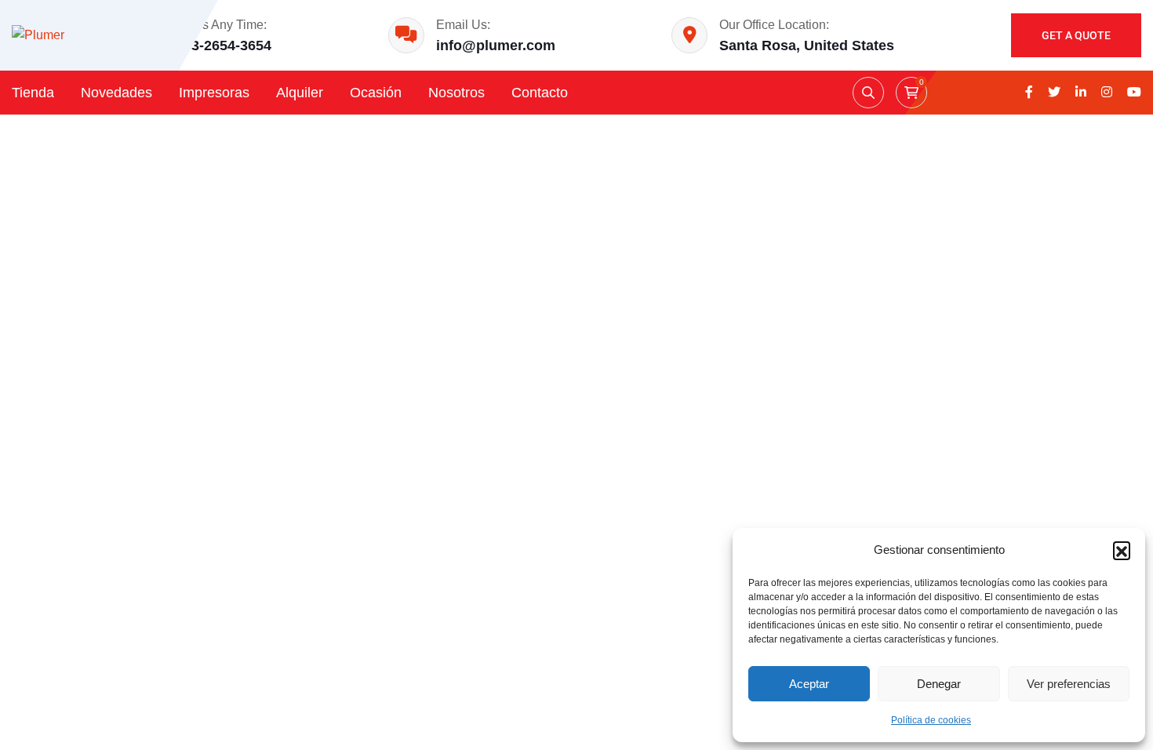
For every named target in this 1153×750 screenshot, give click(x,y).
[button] (1121, 550)
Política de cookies (931, 720)
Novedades (116, 92)
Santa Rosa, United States (806, 45)
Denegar (939, 683)
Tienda (33, 92)
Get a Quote (1076, 35)
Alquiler (299, 92)
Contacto (539, 92)
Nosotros (456, 92)
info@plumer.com (495, 45)
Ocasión (376, 92)
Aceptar (809, 683)
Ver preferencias (1069, 683)
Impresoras (214, 92)
